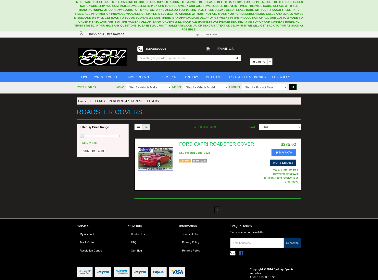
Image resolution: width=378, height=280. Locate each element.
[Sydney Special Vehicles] (102, 57)
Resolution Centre (91, 250)
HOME (84, 77)
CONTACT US (280, 77)
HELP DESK (168, 77)
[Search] (237, 58)
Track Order (87, 242)
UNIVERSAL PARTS (139, 77)
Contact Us (138, 234)
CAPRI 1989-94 (117, 101)
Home (80, 101)
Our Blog (136, 250)
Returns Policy (191, 250)
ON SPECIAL (212, 77)
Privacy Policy (190, 242)
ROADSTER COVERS (145, 101)
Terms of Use (190, 234)
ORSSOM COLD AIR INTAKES (246, 77)
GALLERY (191, 77)
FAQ (133, 242)
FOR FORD (96, 101)
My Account (87, 234)
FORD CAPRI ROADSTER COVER (216, 144)
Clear (101, 151)
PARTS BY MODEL (106, 77)
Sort (252, 127)
